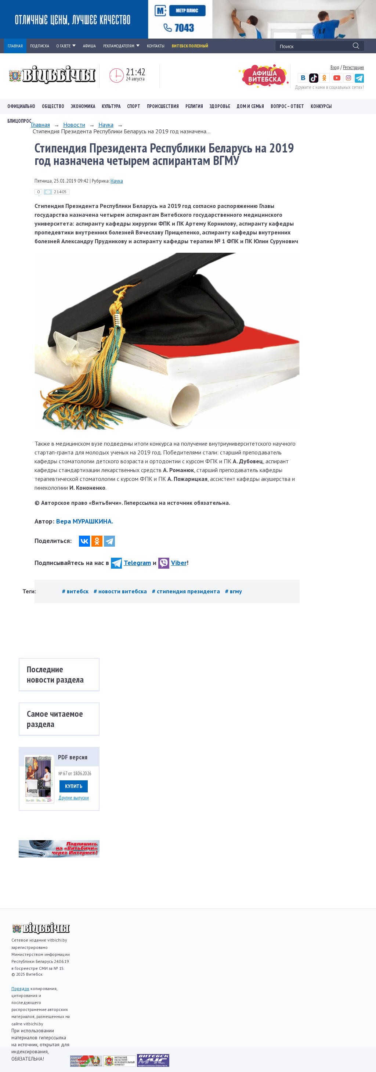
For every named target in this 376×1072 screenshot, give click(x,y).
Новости (74, 124)
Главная (40, 124)
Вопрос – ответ (287, 106)
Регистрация (353, 67)
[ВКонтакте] (84, 541)
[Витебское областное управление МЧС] (153, 1064)
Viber (179, 562)
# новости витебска (121, 591)
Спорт (133, 106)
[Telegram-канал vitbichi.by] (359, 81)
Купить (73, 786)
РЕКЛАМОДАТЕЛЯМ (118, 45)
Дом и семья (250, 106)
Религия (194, 106)
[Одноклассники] (96, 541)
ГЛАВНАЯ (15, 45)
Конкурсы (321, 106)
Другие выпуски (73, 797)
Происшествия (163, 106)
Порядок (20, 988)
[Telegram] (109, 541)
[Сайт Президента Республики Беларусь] (87, 1064)
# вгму (233, 591)
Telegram (137, 562)
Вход (334, 67)
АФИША (89, 45)
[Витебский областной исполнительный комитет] (120, 1064)
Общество (53, 106)
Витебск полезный (190, 45)
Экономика (83, 106)
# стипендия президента (186, 591)
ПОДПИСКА (39, 45)
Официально (21, 106)
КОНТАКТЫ (155, 45)
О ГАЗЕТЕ (63, 45)
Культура (111, 106)
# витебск (76, 591)
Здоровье (220, 106)
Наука (105, 124)
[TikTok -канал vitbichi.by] (313, 81)
